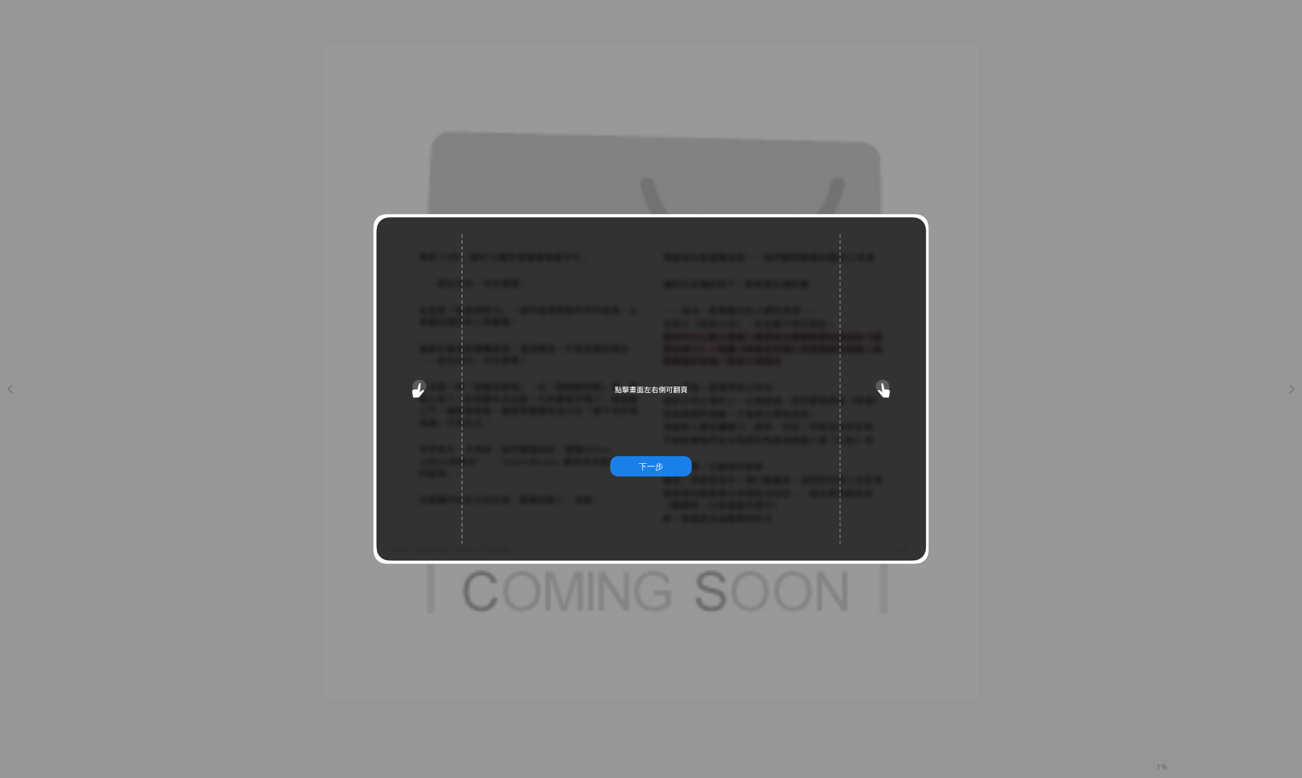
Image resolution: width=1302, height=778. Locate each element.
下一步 (651, 466)
